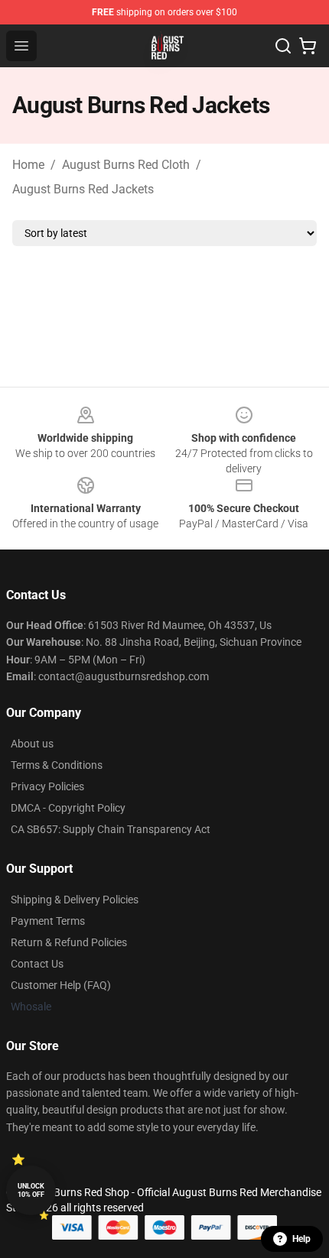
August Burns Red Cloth (126, 164)
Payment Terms (48, 921)
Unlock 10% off (31, 1190)
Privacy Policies (47, 786)
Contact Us (37, 964)
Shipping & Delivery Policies (74, 899)
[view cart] (307, 46)
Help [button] (301, 1239)
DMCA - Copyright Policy (68, 808)
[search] (283, 46)
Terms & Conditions (57, 765)
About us (32, 744)
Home (28, 164)
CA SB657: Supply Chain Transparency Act (110, 829)
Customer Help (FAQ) (61, 985)
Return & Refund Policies (69, 942)
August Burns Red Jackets (83, 189)
